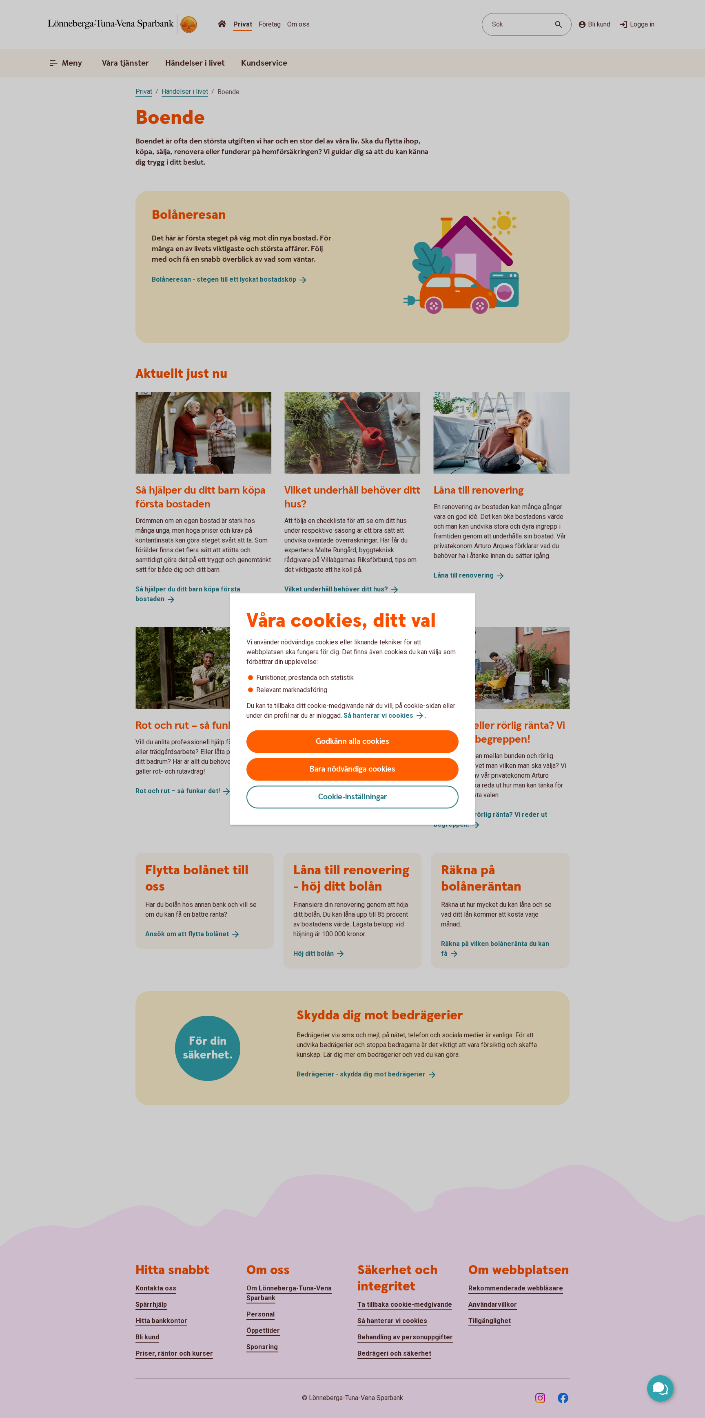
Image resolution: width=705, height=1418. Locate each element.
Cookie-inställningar (352, 797)
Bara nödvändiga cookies (352, 769)
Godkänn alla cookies (352, 742)
